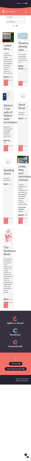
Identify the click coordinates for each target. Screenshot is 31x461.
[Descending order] (24, 17)
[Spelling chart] (8, 161)
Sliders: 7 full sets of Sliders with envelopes (10, 114)
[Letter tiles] (8, 37)
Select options (21, 83)
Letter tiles (8, 47)
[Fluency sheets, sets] (23, 36)
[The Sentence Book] (8, 236)
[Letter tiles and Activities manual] (23, 159)
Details (11, 80)
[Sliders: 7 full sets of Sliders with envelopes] (8, 96)
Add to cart (6, 82)
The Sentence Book (10, 251)
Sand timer (21, 106)
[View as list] (17, 25)
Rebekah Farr (25, 380)
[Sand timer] (23, 96)
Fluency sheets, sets (23, 46)
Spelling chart (9, 172)
